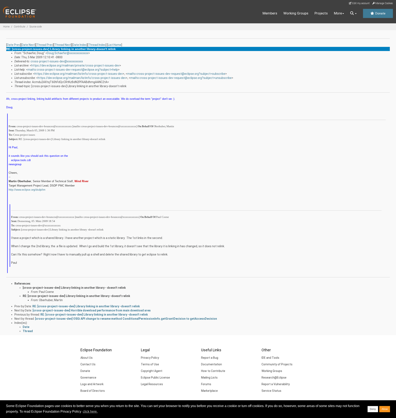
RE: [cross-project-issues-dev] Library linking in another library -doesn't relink (76, 296)
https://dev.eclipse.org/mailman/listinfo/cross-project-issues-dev (79, 73)
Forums (206, 384)
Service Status (271, 390)
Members (270, 13)
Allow (385, 409)
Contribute (19, 26)
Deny (373, 409)
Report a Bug (209, 357)
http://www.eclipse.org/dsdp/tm (27, 189)
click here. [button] (90, 411)
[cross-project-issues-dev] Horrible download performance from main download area (92, 310)
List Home (114, 44)
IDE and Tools (270, 357)
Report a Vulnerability (276, 384)
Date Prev (13, 44)
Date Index (80, 44)
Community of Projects (277, 364)
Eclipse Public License (155, 377)
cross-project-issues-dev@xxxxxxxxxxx (57, 61)
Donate (379, 13)
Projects (321, 13)
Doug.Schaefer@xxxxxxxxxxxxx (67, 53)
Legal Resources (152, 384)
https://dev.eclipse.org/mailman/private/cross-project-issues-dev (75, 65)
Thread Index (97, 44)
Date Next (28, 44)
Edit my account (361, 3)
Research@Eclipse (274, 377)
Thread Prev (45, 44)
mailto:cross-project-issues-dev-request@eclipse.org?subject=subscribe (176, 73)
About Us (86, 357)
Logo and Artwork (92, 384)
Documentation (211, 364)
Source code (35, 26)
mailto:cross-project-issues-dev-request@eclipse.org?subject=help (73, 69)
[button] (353, 13)
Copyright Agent (151, 371)
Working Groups (295, 13)
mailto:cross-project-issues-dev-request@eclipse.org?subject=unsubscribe (181, 78)
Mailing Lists (209, 377)
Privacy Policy (150, 357)
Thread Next (62, 44)
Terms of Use (150, 364)
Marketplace (209, 390)
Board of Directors (92, 390)
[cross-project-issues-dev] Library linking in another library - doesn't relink (74, 287)
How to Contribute (213, 371)
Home (6, 26)
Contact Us (87, 364)
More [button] (338, 13)
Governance (88, 377)
